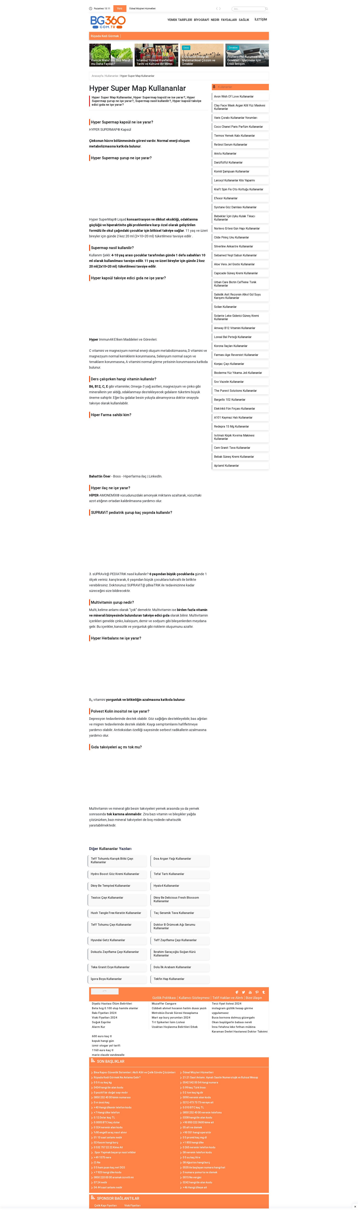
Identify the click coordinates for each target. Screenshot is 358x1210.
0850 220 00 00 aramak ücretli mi (114, 1177)
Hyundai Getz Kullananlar (108, 940)
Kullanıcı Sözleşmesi (194, 998)
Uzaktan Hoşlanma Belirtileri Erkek (175, 1027)
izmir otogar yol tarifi (106, 1045)
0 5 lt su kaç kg (103, 1082)
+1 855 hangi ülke (193, 1142)
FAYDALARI (229, 20)
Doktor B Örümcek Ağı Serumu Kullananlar (174, 926)
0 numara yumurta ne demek (200, 1172)
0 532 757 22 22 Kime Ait (108, 1147)
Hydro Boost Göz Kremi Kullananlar (115, 874)
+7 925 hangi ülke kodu (107, 1172)
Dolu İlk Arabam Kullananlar (172, 967)
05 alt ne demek (192, 1127)
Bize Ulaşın (254, 998)
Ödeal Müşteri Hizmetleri (142, 8)
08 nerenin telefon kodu (197, 1152)
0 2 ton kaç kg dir (193, 1092)
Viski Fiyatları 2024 (104, 1017)
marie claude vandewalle (108, 1055)
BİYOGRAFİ (201, 20)
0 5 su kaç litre (191, 1157)
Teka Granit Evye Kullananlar (110, 967)
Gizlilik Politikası (164, 998)
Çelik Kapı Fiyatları (105, 1205)
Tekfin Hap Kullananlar (169, 979)
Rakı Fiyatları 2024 (104, 1013)
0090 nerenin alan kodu (197, 1097)
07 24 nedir (100, 1182)
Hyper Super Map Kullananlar (137, 75)
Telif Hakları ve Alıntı (227, 998)
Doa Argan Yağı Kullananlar (172, 858)
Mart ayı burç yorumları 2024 (171, 1017)
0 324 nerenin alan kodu (108, 1127)
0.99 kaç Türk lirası (194, 1087)
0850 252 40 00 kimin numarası (112, 1097)
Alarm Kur (98, 1027)
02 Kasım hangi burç (106, 1142)
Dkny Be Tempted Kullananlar (110, 885)
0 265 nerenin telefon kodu (199, 1147)
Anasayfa (98, 75)
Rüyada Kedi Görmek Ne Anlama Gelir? (117, 1077)
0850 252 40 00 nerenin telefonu (202, 1112)
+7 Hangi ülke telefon (107, 1112)
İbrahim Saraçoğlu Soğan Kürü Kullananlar (175, 953)
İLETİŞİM (261, 19)
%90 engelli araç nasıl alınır (110, 1132)
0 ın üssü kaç (101, 1102)
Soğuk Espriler (101, 1022)
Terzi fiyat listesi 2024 (226, 1003)
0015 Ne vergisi (192, 1177)
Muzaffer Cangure (164, 1003)
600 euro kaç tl (102, 1036)
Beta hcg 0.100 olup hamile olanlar (115, 1008)
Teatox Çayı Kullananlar (107, 897)
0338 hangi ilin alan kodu (197, 1117)
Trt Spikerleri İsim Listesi (168, 1022)
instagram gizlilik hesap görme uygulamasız (232, 1011)
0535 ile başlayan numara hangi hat (204, 1167)
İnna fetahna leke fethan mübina (233, 1027)
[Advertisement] (148, 190)
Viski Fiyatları (132, 1205)
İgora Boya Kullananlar (106, 979)
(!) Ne (97, 1162)
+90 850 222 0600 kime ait (198, 1122)
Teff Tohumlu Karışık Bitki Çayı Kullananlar (112, 860)
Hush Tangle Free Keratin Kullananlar (116, 913)
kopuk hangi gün (103, 1041)
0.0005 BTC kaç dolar (107, 1122)
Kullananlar (112, 75)
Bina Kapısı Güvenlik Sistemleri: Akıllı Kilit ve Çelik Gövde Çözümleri (134, 1072)
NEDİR (215, 20)
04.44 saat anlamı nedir (108, 1187)
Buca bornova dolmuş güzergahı (233, 1017)
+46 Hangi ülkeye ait (195, 1187)
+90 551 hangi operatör (197, 1132)
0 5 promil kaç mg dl (195, 1137)
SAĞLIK (244, 20)
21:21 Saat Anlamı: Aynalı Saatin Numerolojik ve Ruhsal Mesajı (220, 1077)
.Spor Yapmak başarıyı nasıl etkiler (115, 1152)
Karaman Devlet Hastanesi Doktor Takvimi (240, 1031)
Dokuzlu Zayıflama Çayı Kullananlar (115, 952)
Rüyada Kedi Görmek (105, 36)
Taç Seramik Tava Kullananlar (174, 913)
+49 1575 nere (102, 1157)
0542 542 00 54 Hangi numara (200, 1082)
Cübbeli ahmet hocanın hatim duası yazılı (179, 1008)
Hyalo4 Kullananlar (166, 885)
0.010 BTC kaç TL (193, 1107)
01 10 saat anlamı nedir (108, 1137)
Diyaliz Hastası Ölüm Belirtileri (112, 1003)
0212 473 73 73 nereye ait (198, 1102)
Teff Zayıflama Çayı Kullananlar (175, 940)
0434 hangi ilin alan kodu (108, 1087)
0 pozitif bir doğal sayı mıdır (111, 1092)
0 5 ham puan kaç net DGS (109, 1167)
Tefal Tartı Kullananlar (169, 874)
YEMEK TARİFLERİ (179, 20)
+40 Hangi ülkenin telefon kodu (112, 1107)
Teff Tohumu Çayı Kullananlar (111, 924)
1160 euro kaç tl (102, 1050)
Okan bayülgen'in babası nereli (232, 1022)
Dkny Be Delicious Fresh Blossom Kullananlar (176, 899)
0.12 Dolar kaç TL (104, 1117)
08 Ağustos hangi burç (196, 1162)
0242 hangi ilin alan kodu (197, 1182)
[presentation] (216, 9)
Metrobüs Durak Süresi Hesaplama (175, 1013)
